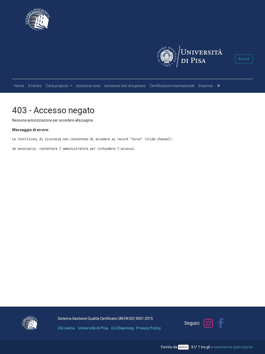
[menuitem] (19, 86)
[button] (218, 86)
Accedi (243, 59)
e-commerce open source (232, 347)
